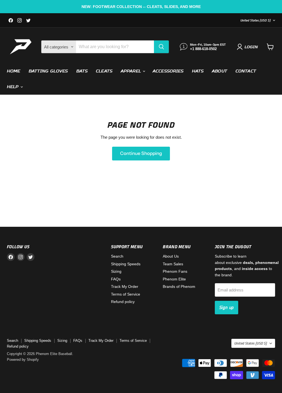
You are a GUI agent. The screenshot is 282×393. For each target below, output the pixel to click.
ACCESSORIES (168, 71)
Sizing (116, 271)
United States (255, 20)
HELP (13, 86)
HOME (13, 71)
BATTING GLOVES (48, 71)
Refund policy (123, 301)
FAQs (116, 279)
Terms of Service (125, 294)
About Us (171, 256)
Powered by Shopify (23, 359)
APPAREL (131, 71)
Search (117, 256)
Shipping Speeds (125, 264)
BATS (82, 71)
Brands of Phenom (179, 286)
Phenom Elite (174, 279)
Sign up (226, 307)
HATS (198, 71)
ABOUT (219, 71)
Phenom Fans (175, 271)
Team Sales (173, 264)
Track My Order (124, 286)
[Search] (161, 46)
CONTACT (245, 71)
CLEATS (104, 71)
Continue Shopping (141, 153)
